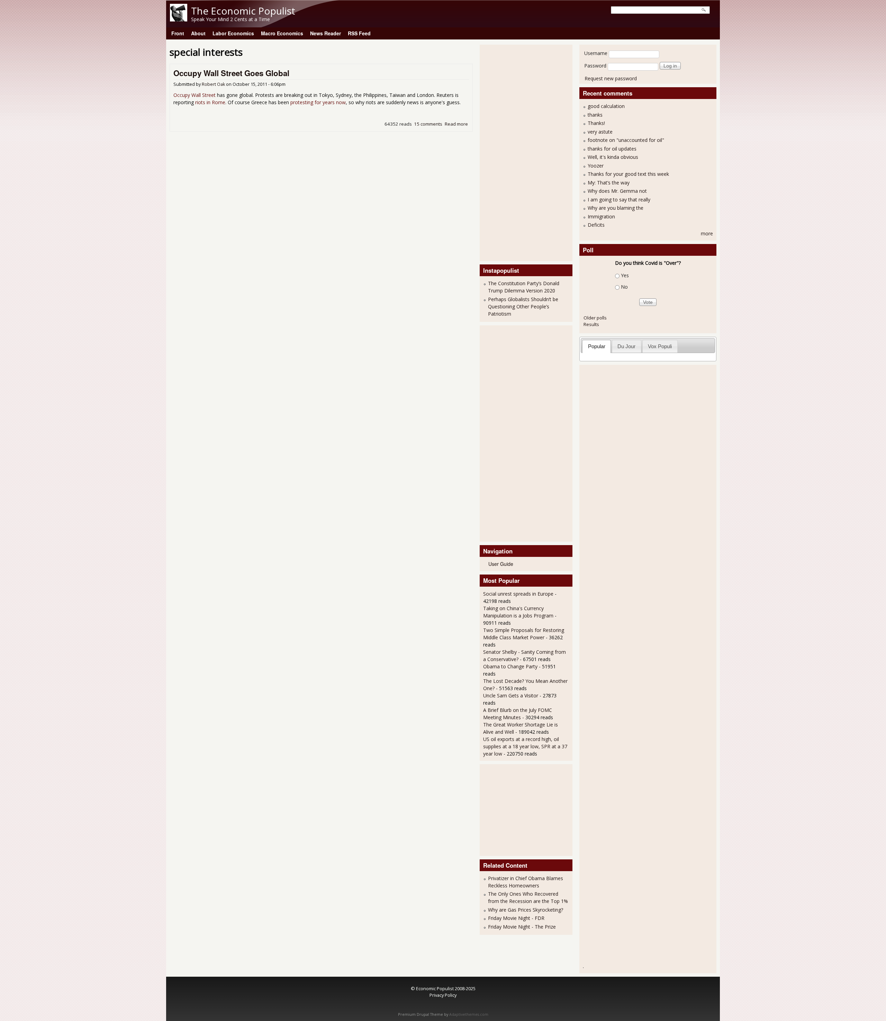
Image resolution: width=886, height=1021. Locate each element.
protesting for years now (318, 102)
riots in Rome (210, 102)
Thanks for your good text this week (628, 174)
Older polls (595, 318)
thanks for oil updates (612, 148)
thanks (595, 114)
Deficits (596, 225)
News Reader (325, 33)
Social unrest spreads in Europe (518, 593)
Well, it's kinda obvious (613, 157)
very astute (600, 131)
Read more (456, 124)
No (624, 286)
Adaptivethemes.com (468, 1014)
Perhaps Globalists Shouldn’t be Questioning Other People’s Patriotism (523, 306)
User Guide (500, 563)
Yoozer (596, 165)
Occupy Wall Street (194, 95)
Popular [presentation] (596, 346)
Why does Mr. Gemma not (617, 191)
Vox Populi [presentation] (660, 346)
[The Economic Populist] (178, 19)
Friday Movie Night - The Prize (522, 926)
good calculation (606, 106)
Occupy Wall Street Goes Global (231, 73)
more (707, 233)
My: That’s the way (609, 182)
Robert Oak (213, 84)
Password (595, 65)
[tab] (596, 346)
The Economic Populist (243, 10)
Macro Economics (282, 33)
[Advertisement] (511, 152)
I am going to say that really (619, 199)
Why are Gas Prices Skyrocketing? (525, 909)
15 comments (428, 124)
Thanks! (596, 123)
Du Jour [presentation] (626, 346)
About (198, 33)
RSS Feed (359, 33)
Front (177, 33)
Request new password (611, 78)
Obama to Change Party (510, 666)
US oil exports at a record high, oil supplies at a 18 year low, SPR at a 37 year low (525, 746)
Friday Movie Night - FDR (516, 918)
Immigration (601, 216)
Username (595, 53)
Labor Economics (233, 33)
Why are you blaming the (615, 208)
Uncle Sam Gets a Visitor (510, 695)
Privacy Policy (443, 995)
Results (591, 324)
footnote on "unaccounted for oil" (626, 140)
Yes (625, 275)
